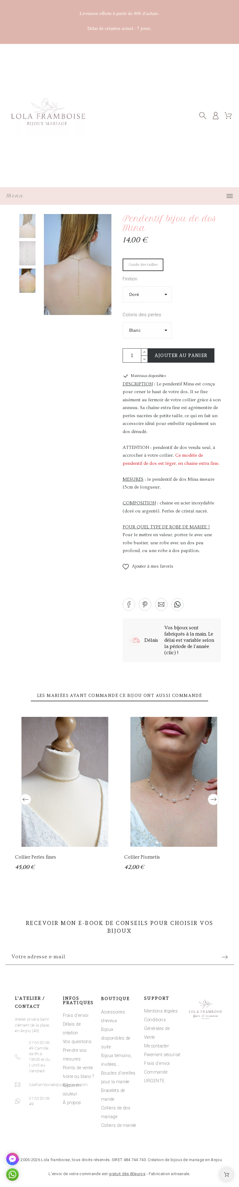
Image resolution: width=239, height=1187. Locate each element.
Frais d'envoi (76, 1015)
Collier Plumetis (142, 857)
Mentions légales (161, 1010)
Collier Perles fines (35, 857)
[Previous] (25, 799)
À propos (72, 1102)
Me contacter (156, 1045)
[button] (148, 567)
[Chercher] (203, 116)
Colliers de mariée (118, 1125)
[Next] (213, 799)
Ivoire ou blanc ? (78, 1076)
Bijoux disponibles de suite (115, 1038)
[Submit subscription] (225, 957)
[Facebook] (100, 1141)
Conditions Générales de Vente (157, 1028)
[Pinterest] (139, 1141)
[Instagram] (119, 1141)
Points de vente (78, 1067)
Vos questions (77, 1041)
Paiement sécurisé (162, 1054)
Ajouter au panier (181, 355)
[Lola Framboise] (48, 116)
